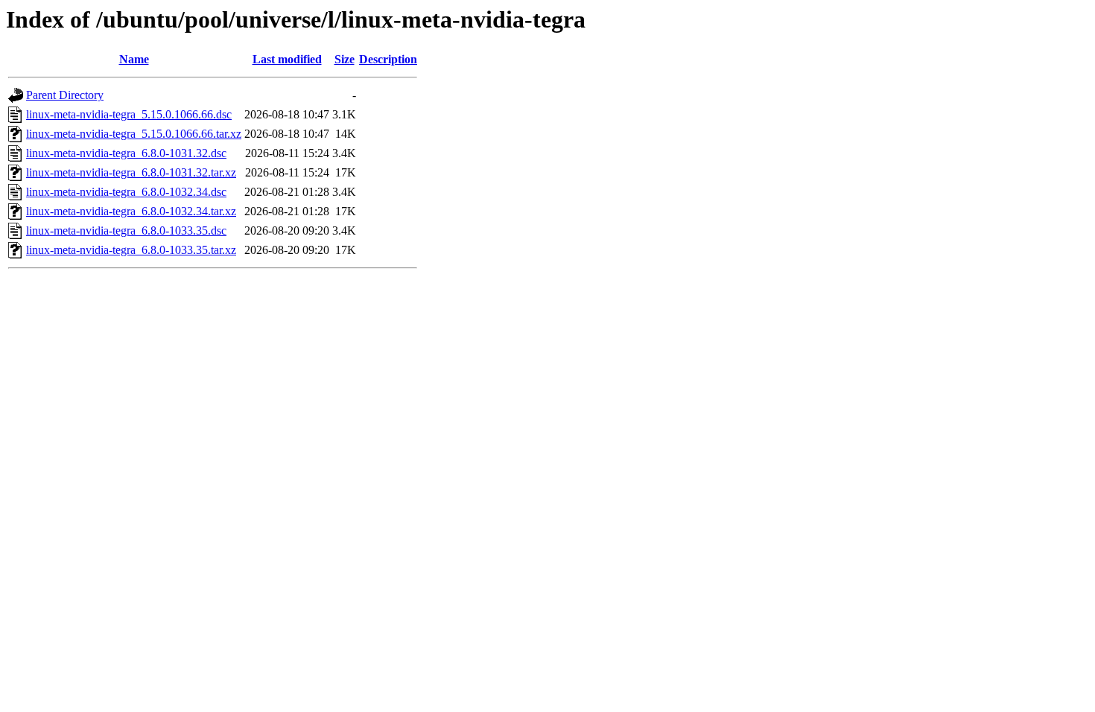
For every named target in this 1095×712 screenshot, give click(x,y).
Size (344, 59)
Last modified (287, 59)
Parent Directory (65, 95)
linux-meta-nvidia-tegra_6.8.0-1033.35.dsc (126, 230)
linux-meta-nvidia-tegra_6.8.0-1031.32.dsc (126, 153)
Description (388, 59)
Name (134, 59)
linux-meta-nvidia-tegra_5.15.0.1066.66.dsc (129, 114)
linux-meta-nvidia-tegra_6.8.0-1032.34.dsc (126, 191)
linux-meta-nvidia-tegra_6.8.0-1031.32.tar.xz (131, 172)
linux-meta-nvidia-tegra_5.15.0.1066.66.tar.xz (133, 133)
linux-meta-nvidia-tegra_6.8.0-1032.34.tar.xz (131, 211)
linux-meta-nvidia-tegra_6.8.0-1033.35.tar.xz (131, 250)
